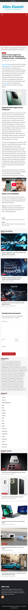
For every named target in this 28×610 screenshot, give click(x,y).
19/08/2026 (12, 498)
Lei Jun (11, 373)
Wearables (15, 386)
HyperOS (3, 53)
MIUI (3, 375)
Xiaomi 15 (4, 389)
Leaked (3, 415)
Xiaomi (21, 386)
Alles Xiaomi (13, 7)
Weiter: (13, 224)
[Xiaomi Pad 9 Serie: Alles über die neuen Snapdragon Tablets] (14, 511)
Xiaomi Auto (19, 389)
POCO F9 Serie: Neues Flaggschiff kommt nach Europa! (13, 472)
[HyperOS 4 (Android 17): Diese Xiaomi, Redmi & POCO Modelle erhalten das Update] (14, 242)
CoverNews (23, 606)
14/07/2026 (12, 306)
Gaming (23, 367)
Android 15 (10, 364)
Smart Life (4, 428)
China (11, 367)
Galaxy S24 (6, 83)
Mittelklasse (21, 373)
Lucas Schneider (5, 474)
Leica (7, 373)
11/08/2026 (12, 576)
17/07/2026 (10, 280)
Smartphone (11, 378)
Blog (3, 407)
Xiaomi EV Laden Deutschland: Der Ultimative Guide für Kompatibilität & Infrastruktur (14, 573)
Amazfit (3, 397)
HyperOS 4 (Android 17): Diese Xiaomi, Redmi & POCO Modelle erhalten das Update (14, 253)
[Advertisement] (14, 31)
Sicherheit (21, 375)
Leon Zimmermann (6, 255)
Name (3, 339)
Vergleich (9, 386)
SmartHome (4, 431)
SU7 (17, 381)
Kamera (22, 370)
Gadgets (4, 410)
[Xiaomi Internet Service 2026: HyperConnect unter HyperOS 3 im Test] (14, 292)
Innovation (15, 370)
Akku (6, 362)
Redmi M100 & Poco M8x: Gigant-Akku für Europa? (12, 497)
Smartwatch (4, 381)
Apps (3, 405)
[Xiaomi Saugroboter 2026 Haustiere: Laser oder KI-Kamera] (14, 537)
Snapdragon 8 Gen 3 (7, 66)
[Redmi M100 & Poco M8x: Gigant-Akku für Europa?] (14, 486)
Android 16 (17, 364)
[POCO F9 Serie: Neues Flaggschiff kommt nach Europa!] (14, 462)
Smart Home (4, 378)
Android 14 (4, 364)
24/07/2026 (12, 255)
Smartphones (19, 378)
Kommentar (5, 321)
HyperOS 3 (9, 370)
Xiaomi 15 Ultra (11, 389)
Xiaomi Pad (4, 446)
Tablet (21, 381)
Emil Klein (4, 550)
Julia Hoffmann (5, 60)
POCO (6, 375)
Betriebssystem (5, 367)
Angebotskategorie (6, 402)
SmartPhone (4, 433)
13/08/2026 (9, 550)
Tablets (3, 436)
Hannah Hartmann (6, 306)
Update (3, 386)
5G (2, 362)
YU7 (24, 389)
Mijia (15, 373)
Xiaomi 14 (4, 64)
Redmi (11, 375)
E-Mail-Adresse (17, 340)
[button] (2, 14)
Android (18, 362)
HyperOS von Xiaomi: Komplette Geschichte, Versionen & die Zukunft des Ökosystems (12, 278)
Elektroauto (17, 367)
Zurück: (13, 218)
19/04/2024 (12, 60)
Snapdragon (12, 381)
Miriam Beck (5, 280)
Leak (3, 373)
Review (15, 375)
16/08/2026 (11, 524)
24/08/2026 (11, 474)
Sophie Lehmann (6, 498)
